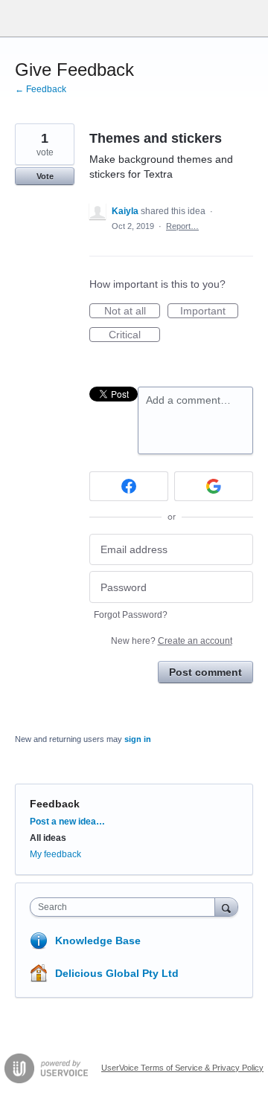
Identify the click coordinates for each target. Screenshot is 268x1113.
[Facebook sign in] (128, 486)
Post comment (205, 672)
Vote (45, 176)
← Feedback (40, 89)
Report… (182, 226)
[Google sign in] (213, 486)
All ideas (48, 838)
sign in (137, 739)
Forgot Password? (131, 615)
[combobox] (125, 907)
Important (209, 311)
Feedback (55, 804)
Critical (134, 335)
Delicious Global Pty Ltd (117, 973)
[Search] (226, 906)
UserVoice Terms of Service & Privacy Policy (182, 1067)
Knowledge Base (98, 940)
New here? (171, 641)
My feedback (55, 854)
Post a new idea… (67, 821)
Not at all (132, 311)
